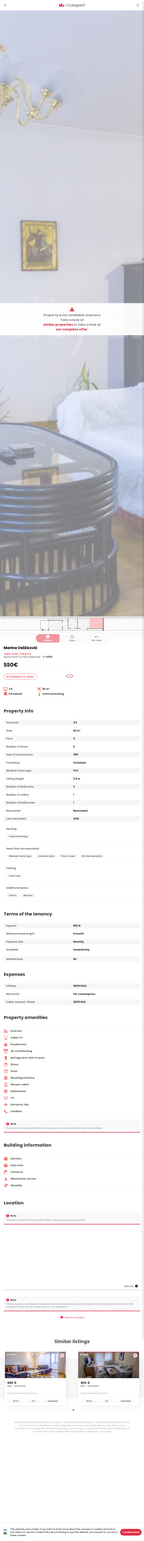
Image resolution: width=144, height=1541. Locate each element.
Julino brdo (11, 654)
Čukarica (25, 654)
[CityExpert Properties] (72, 5)
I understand (131, 1532)
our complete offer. (72, 329)
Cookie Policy (42, 1532)
